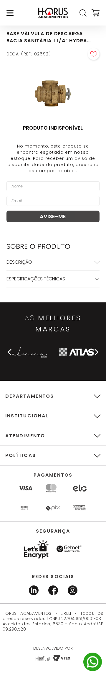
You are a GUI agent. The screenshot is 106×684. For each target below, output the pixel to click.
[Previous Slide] (9, 352)
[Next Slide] (96, 352)
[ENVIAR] (53, 216)
